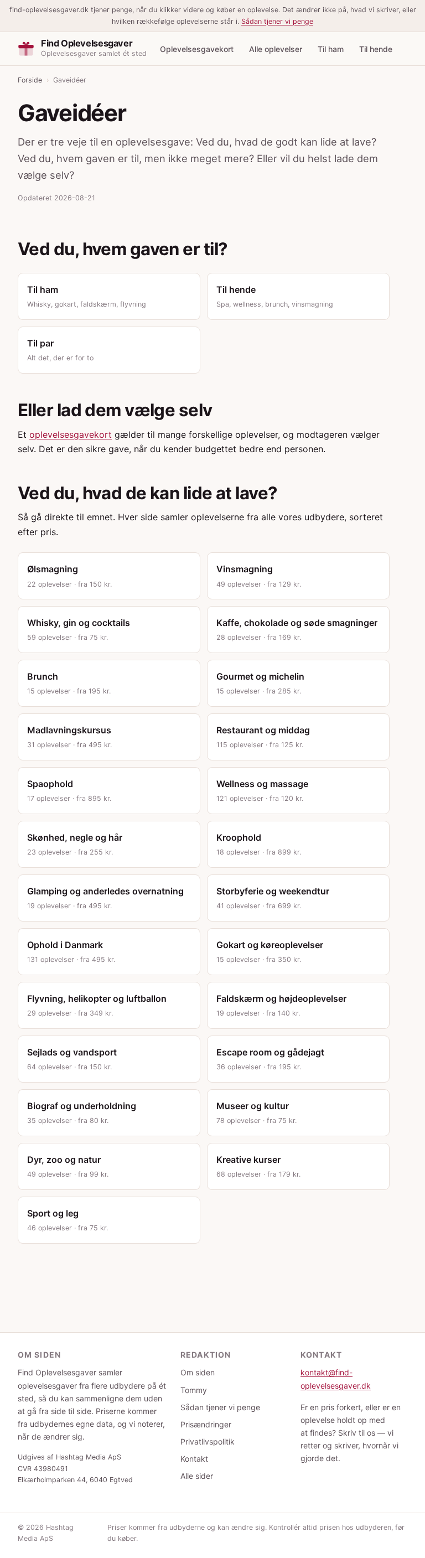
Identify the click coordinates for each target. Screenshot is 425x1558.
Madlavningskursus (69, 736)
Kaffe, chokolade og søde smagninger (296, 629)
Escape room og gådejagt (270, 1059)
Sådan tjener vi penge (277, 21)
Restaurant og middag (263, 736)
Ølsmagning (69, 575)
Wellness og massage (262, 790)
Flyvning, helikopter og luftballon (97, 1005)
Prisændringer (205, 1424)
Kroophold (258, 844)
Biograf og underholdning (81, 1112)
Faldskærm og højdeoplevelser (281, 1005)
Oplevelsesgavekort (197, 49)
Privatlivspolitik (207, 1441)
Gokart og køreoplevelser (269, 951)
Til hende (375, 49)
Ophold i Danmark (71, 951)
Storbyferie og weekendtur (272, 898)
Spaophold (69, 790)
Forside (30, 80)
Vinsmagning (258, 575)
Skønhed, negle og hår (74, 844)
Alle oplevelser (275, 49)
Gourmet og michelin (260, 683)
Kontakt (194, 1458)
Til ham (331, 49)
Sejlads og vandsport (72, 1059)
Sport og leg (67, 1220)
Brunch (69, 683)
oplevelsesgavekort (70, 434)
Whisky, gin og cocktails (78, 629)
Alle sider (196, 1476)
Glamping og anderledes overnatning (105, 898)
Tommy (193, 1390)
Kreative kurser (258, 1166)
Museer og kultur (256, 1112)
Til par (60, 350)
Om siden (197, 1372)
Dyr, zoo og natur (67, 1166)
